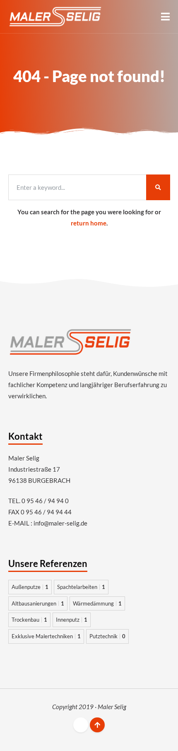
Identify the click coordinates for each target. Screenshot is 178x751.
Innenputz (71, 619)
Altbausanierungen (38, 603)
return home (88, 223)
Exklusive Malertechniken (46, 636)
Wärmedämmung (97, 603)
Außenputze (30, 587)
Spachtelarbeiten (81, 587)
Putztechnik (107, 636)
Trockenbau (29, 619)
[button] (165, 16)
